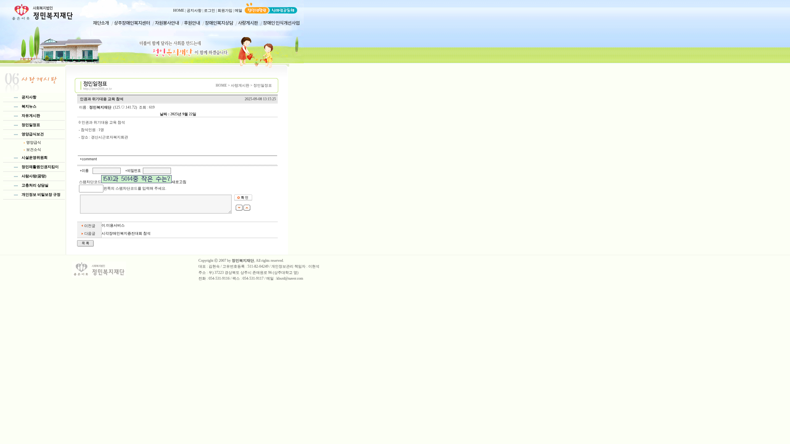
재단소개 (101, 22)
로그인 (209, 10)
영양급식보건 (33, 134)
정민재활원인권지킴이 (40, 167)
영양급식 (33, 142)
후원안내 (192, 22)
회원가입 (225, 10)
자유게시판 (31, 115)
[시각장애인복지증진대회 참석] (89, 236)
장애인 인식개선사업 (281, 22)
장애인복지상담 (219, 22)
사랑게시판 (248, 22)
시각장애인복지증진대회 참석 (126, 233)
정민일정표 (31, 125)
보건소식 (33, 149)
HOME (178, 10)
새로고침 (179, 182)
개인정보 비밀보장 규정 (41, 194)
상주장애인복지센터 (132, 22)
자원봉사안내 (167, 22)
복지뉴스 (29, 106)
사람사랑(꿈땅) (34, 176)
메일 (238, 10)
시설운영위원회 (35, 157)
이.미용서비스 (113, 225)
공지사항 (194, 10)
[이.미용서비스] (89, 228)
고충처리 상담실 (35, 185)
